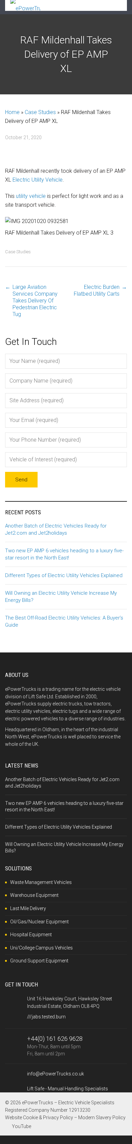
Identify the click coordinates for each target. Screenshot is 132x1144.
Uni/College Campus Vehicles (41, 948)
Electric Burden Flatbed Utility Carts (96, 290)
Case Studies (40, 112)
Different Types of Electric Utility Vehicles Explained (64, 575)
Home (12, 112)
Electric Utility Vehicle (38, 180)
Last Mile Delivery (28, 908)
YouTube (21, 1126)
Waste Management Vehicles (41, 882)
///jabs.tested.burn (46, 1016)
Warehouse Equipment (34, 895)
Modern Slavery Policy (102, 1117)
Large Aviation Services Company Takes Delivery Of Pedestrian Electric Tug (35, 300)
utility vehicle (31, 196)
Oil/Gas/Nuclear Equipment (39, 921)
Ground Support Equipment (39, 960)
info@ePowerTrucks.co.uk (55, 1073)
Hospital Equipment (31, 934)
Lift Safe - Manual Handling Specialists (67, 1088)
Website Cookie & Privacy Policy (39, 1117)
